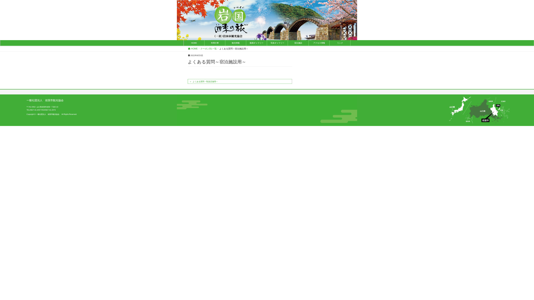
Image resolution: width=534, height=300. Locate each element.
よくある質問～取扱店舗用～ (205, 81)
